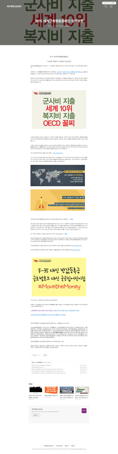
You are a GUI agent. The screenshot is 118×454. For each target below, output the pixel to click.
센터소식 (33, 362)
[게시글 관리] (39, 355)
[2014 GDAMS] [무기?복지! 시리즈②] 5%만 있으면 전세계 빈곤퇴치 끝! (48, 373)
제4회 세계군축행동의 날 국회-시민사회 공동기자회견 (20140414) (47, 369)
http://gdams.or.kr (58, 153)
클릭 (72, 219)
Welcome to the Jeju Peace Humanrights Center (45, 411)
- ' (31, 310)
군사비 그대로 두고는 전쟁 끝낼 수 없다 (67, 310)
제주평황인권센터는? (49, 446)
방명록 (72, 446)
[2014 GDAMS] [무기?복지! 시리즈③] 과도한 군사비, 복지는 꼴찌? (47, 371)
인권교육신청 (59, 446)
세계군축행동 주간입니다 (37, 367)
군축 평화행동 (39, 362)
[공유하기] (37, 355)
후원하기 (67, 446)
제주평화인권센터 (14, 6)
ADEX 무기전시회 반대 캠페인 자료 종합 (40, 365)
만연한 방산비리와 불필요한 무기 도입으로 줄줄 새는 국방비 (48, 315)
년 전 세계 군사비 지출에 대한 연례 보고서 (72, 72)
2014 (58, 72)
